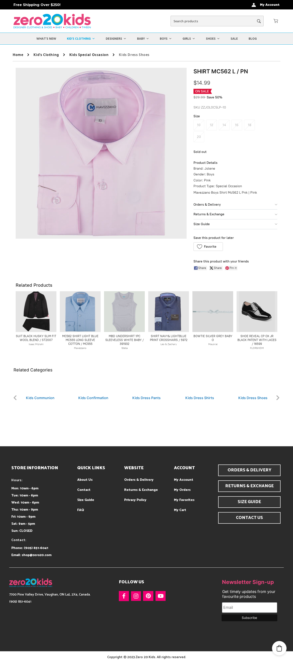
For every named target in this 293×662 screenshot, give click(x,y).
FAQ (80, 510)
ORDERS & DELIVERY (249, 470)
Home (18, 54)
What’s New (46, 38)
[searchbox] (217, 21)
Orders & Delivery (207, 204)
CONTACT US (249, 517)
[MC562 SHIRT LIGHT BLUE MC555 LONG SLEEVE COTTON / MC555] (80, 311)
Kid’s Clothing (79, 38)
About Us (85, 480)
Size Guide (201, 224)
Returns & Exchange (208, 214)
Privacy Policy (135, 500)
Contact (84, 490)
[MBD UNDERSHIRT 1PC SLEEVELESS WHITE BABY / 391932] (124, 311)
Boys (164, 38)
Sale (234, 38)
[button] (275, 20)
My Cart (180, 510)
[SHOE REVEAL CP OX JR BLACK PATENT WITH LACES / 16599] (257, 311)
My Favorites (184, 500)
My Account (183, 480)
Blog (253, 38)
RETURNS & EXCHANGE (249, 486)
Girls (187, 38)
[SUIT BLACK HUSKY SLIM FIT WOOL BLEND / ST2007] (36, 311)
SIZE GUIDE (249, 501)
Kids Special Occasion (89, 54)
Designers (114, 38)
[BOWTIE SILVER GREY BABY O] (212, 311)
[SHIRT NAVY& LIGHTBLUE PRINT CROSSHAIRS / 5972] (168, 311)
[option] (79, 386)
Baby (141, 38)
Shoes (211, 38)
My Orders (182, 490)
